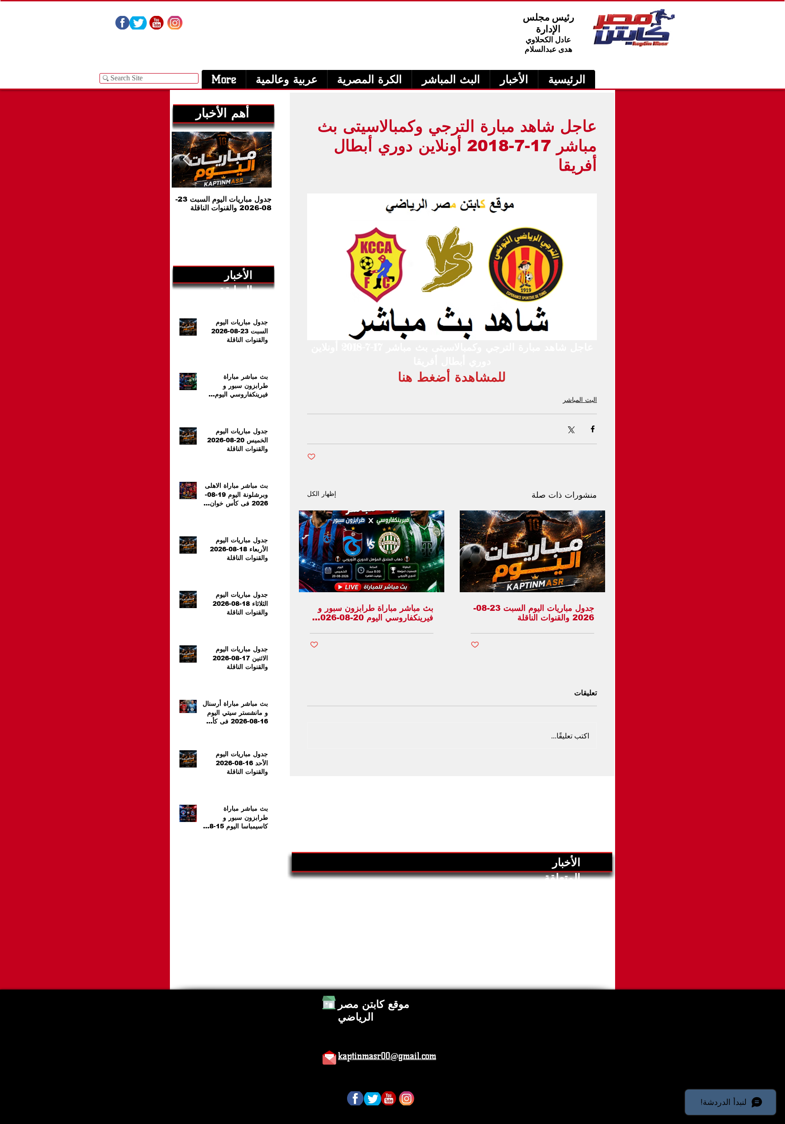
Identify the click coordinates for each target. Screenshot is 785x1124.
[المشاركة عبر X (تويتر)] (570, 429)
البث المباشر (580, 399)
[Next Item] (186, 160)
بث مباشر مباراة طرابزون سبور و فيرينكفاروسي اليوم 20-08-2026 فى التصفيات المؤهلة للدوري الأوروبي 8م (374, 613)
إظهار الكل (321, 493)
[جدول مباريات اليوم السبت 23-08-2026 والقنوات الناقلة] (532, 551)
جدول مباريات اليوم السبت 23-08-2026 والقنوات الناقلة (533, 613)
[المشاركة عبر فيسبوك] (592, 429)
